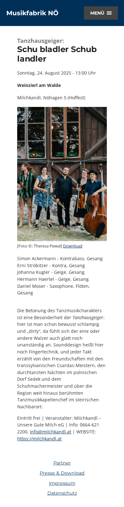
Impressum (62, 483)
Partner (62, 463)
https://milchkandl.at (39, 439)
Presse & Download (62, 473)
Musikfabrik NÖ (32, 13)
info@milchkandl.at (50, 432)
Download (72, 246)
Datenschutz (62, 493)
